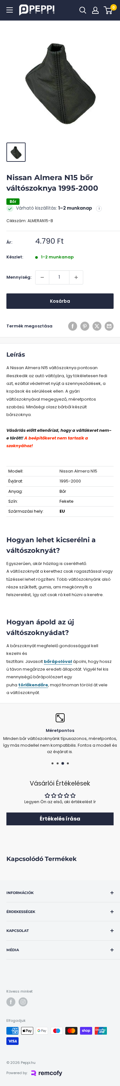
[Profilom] (95, 10)
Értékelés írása (60, 818)
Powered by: (17, 1072)
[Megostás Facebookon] (72, 326)
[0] (108, 10)
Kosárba (60, 301)
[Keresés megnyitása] (82, 10)
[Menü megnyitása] (9, 10)
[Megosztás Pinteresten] (84, 326)
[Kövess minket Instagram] (23, 1001)
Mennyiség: (18, 277)
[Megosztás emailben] (109, 326)
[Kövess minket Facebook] (10, 1001)
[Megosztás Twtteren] (96, 326)
